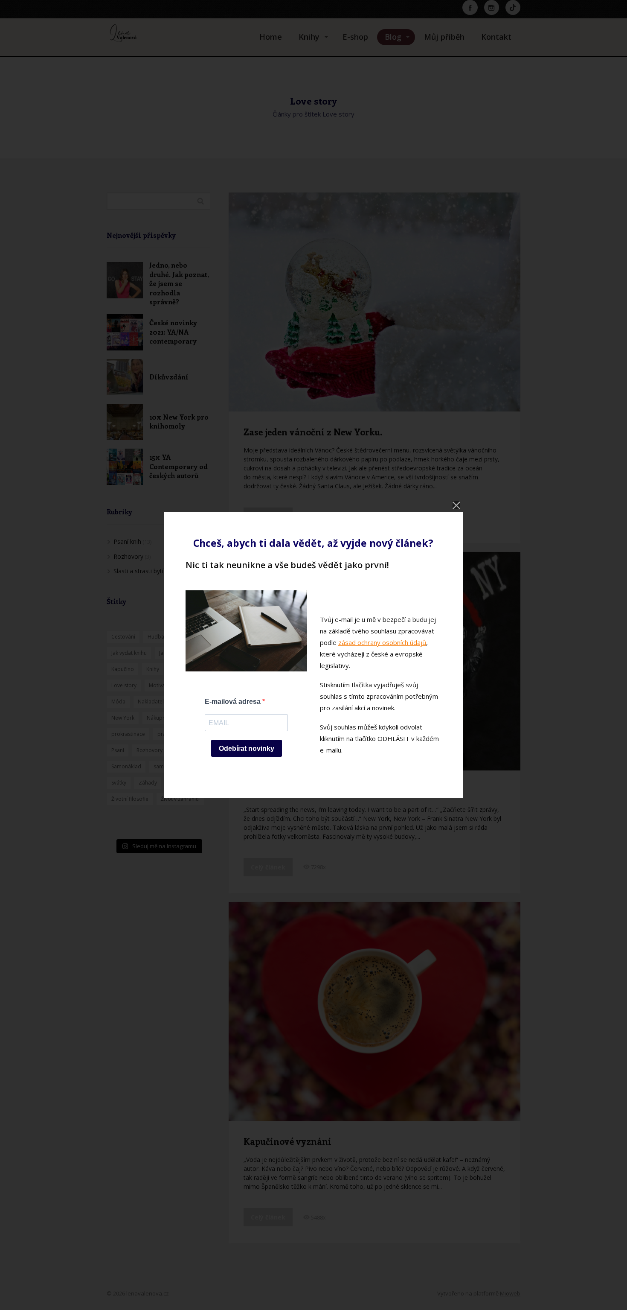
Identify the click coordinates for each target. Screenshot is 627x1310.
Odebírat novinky (246, 748)
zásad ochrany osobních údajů (382, 642)
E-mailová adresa (233, 701)
